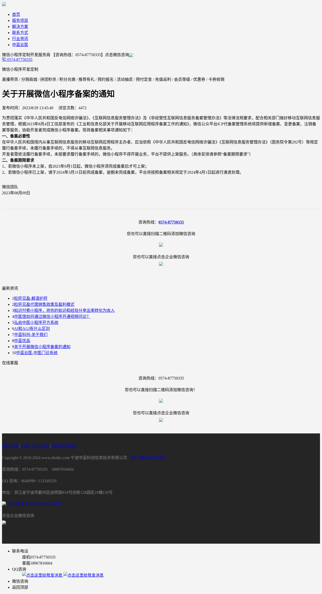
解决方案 (20, 26)
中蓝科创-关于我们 (31, 334)
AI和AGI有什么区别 (32, 328)
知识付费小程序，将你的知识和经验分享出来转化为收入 (64, 310)
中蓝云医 (20, 45)
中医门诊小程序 (35, 446)
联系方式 (20, 32)
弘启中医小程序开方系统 (36, 322)
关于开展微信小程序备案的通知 (42, 347)
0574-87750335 (19, 59)
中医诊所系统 (64, 446)
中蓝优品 (22, 341)
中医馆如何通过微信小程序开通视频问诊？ (52, 316)
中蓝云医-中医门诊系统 (37, 353)
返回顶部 (20, 587)
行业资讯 (20, 38)
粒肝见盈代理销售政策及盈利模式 (44, 304)
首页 (16, 14)
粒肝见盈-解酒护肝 (31, 298)
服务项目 (20, 20)
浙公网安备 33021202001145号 (33, 504)
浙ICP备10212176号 (148, 458)
